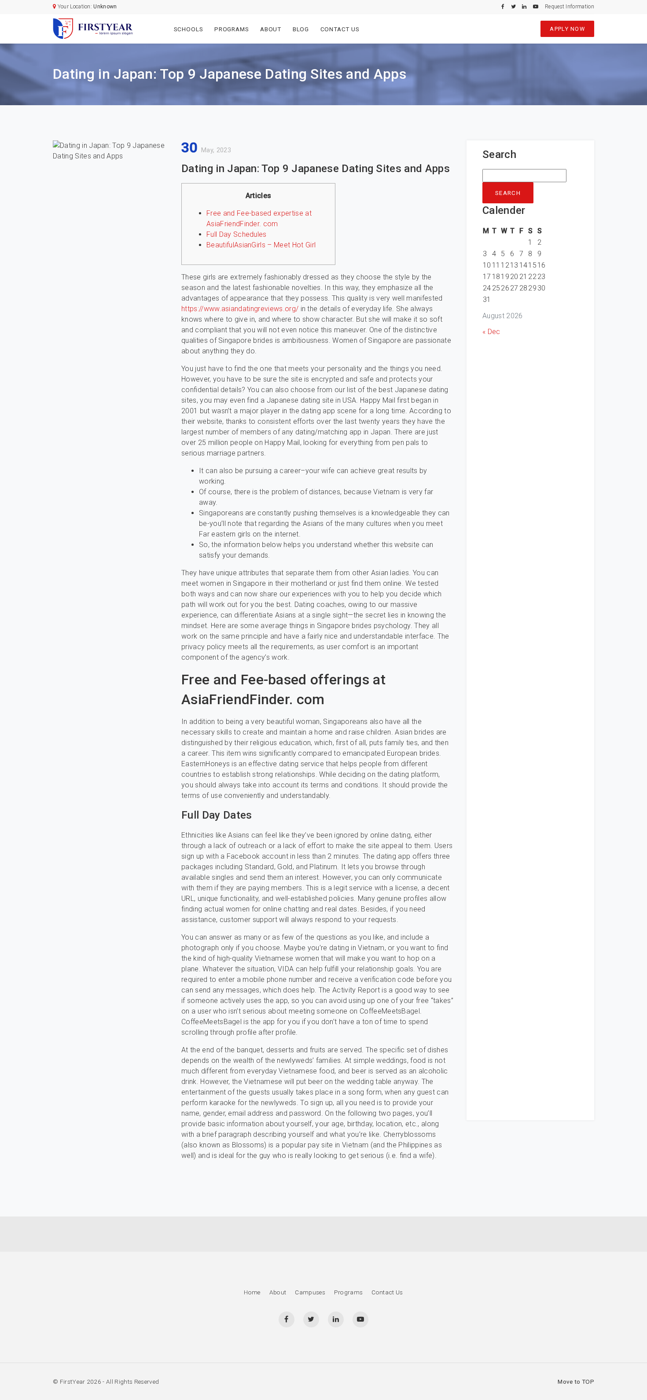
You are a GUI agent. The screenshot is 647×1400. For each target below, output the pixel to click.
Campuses (310, 1292)
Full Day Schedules (236, 234)
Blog (301, 29)
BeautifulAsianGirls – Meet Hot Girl (261, 245)
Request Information (569, 7)
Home (252, 1292)
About (270, 29)
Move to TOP (576, 1381)
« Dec (491, 331)
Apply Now (567, 29)
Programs (231, 29)
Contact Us (340, 29)
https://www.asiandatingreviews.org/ (239, 309)
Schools (188, 29)
